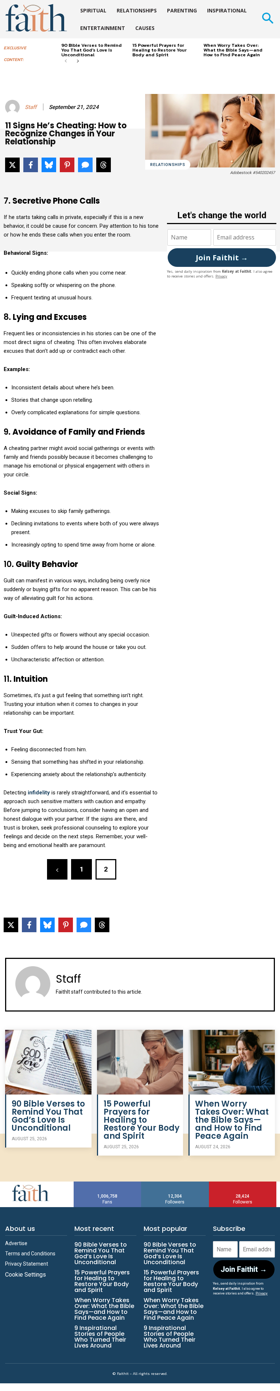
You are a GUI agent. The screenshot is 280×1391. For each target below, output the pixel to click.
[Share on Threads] (103, 165)
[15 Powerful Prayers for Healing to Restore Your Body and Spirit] (140, 1062)
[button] (267, 19)
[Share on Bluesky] (49, 165)
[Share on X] (12, 165)
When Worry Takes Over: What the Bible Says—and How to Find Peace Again (232, 50)
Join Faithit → (222, 257)
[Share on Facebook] (30, 165)
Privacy (221, 276)
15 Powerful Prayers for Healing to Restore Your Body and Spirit (159, 50)
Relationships (167, 164)
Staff (30, 107)
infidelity (38, 792)
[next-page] (77, 61)
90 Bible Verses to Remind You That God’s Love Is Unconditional (91, 50)
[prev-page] (65, 61)
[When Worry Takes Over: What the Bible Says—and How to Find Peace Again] (231, 1062)
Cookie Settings (25, 1274)
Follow (175, 1184)
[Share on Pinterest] (67, 165)
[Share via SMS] (85, 165)
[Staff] (13, 107)
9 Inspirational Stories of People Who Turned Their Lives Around (100, 1337)
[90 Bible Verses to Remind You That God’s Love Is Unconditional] (48, 1062)
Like (107, 1184)
